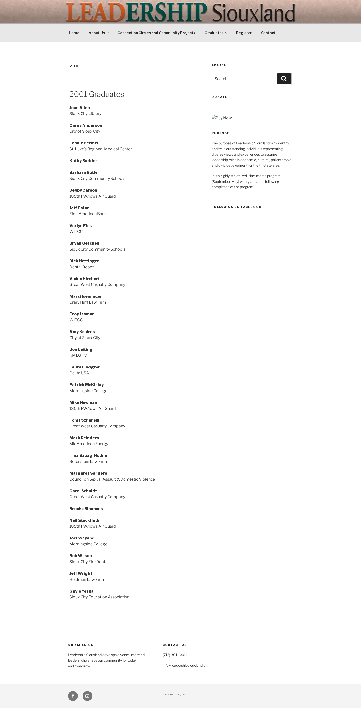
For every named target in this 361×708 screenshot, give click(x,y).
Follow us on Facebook (237, 207)
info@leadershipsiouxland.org (185, 665)
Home (74, 33)
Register (244, 33)
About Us (97, 33)
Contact (268, 33)
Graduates (214, 33)
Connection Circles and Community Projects (156, 33)
